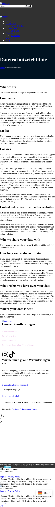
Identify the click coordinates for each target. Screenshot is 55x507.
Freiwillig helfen (9, 336)
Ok (5, 503)
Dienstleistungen (9, 341)
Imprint (3, 477)
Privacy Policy (14, 477)
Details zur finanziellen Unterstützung (18, 345)
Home (2, 68)
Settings (7, 467)
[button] (27, 383)
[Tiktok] (12, 354)
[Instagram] (5, 354)
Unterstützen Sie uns (10, 331)
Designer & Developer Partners (25, 409)
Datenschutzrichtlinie (11, 396)
